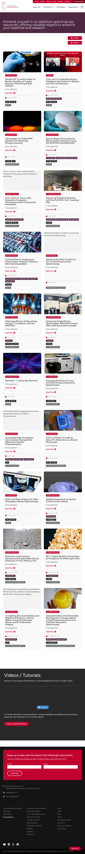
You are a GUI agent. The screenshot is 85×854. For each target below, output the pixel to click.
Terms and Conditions (64, 826)
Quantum (9, 340)
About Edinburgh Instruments (12, 808)
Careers (60, 1)
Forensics (9, 219)
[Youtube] (4, 844)
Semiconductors (71, 158)
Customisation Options (34, 826)
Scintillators (51, 516)
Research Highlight (12, 194)
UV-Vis (63, 287)
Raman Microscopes (33, 811)
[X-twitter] (13, 844)
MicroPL (15, 222)
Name (9, 764)
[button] (82, 7)
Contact (67, 1)
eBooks (49, 1)
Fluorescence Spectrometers (36, 808)
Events (42, 1)
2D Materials (50, 158)
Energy (24, 278)
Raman (8, 105)
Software (30, 829)
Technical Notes (11, 75)
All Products (31, 834)
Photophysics (18, 219)
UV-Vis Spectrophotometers (36, 814)
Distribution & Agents (64, 820)
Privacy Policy (61, 829)
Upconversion (29, 459)
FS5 (14, 161)
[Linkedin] (9, 844)
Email (46, 764)
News (37, 1)
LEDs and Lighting (62, 219)
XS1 (54, 519)
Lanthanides (18, 459)
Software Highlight (12, 376)
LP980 (54, 642)
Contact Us (61, 823)
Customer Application (53, 194)
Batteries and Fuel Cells (54, 98)
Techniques (7, 811)
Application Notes (52, 134)
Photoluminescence (12, 164)
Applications (7, 814)
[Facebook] (17, 844)
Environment (51, 219)
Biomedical (9, 459)
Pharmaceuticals (61, 639)
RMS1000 (13, 102)
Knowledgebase (8, 817)
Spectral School (52, 255)
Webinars (49, 75)
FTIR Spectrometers (33, 820)
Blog (54, 1)
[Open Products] (52, 7)
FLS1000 (8, 161)
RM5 (7, 102)
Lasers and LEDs (32, 823)
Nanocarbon (60, 158)
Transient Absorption (67, 646)
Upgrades (30, 831)
